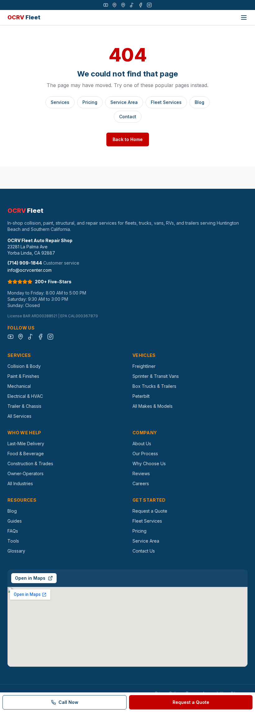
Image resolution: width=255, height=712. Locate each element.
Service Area (124, 102)
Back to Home (128, 139)
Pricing (89, 102)
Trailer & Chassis (24, 406)
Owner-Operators (25, 473)
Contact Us (143, 551)
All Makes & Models (152, 406)
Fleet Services (166, 102)
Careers (140, 483)
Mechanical (19, 386)
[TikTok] (131, 4)
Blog (199, 102)
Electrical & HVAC (25, 396)
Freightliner (143, 366)
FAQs (12, 531)
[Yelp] (123, 4)
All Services (19, 416)
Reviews (141, 473)
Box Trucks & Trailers (154, 386)
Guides (14, 521)
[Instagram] (149, 4)
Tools (13, 541)
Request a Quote (149, 511)
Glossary (16, 551)
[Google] (114, 4)
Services (60, 102)
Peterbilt (141, 396)
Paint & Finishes (23, 376)
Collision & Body (24, 366)
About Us (141, 443)
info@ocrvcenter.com (29, 270)
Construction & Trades (30, 463)
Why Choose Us (149, 463)
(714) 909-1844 (24, 263)
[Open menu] (244, 17)
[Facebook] (140, 4)
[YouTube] (105, 4)
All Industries (20, 483)
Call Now (68, 702)
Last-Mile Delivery (25, 443)
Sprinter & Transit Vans (155, 376)
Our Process (145, 453)
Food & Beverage (25, 453)
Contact (127, 116)
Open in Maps (30, 578)
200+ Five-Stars (53, 281)
